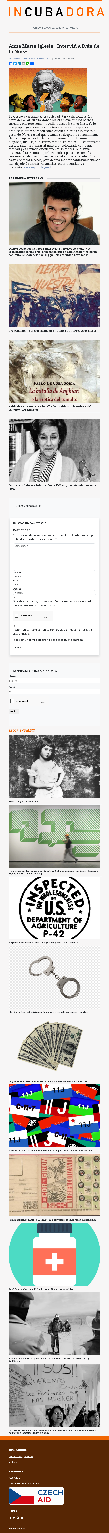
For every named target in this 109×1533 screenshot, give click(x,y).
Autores (40, 58)
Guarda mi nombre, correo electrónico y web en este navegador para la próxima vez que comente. (53, 603)
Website (17, 588)
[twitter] (14, 1517)
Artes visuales (28, 58)
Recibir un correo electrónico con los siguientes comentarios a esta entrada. (52, 631)
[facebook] (10, 1517)
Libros (48, 58)
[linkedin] (22, 1517)
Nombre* (17, 572)
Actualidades (14, 58)
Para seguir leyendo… (39, 167)
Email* (16, 580)
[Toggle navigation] (14, 36)
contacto (13, 1462)
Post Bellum (14, 1478)
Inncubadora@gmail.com (21, 1456)
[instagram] (18, 1517)
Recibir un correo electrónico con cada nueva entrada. (49, 640)
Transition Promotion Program (24, 1483)
